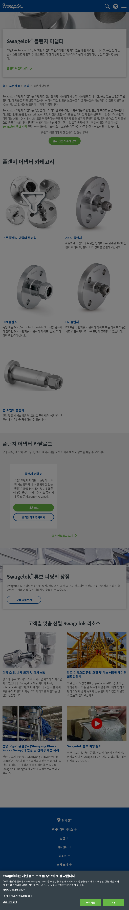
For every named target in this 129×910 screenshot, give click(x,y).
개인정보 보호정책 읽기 (14, 890)
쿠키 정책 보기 (11, 895)
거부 (113, 902)
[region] (64, 890)
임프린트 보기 (25, 895)
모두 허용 (90, 902)
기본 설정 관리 (10, 902)
